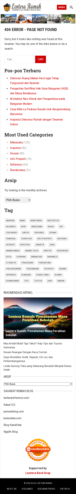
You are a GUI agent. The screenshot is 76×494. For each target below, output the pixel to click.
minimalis (52, 257)
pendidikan (27, 263)
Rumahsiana (17, 170)
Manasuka (16, 142)
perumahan (33, 269)
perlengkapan (13, 269)
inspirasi (62, 239)
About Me (12, 489)
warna (60, 281)
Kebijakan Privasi (46, 489)
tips (26, 281)
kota (8, 257)
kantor (47, 251)
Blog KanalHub (13, 425)
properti (49, 269)
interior (10, 245)
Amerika (10, 220)
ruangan (26, 275)
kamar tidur (31, 251)
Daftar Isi (65, 489)
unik (49, 281)
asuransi (11, 226)
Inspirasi (15, 148)
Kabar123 (9, 404)
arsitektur (53, 220)
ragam (62, 269)
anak (22, 220)
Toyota (38, 281)
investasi (25, 245)
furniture (26, 239)
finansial (11, 239)
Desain (14, 153)
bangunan (36, 226)
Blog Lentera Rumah (41, 483)
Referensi (16, 164)
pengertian (45, 263)
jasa (51, 245)
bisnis (51, 226)
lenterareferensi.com (16, 398)
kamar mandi (13, 251)
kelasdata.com (12, 418)
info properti (44, 239)
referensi (11, 275)
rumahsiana (12, 281)
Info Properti (18, 159)
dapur (25, 232)
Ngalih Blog (11, 431)
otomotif (11, 263)
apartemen (36, 220)
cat (61, 226)
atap (23, 226)
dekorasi (39, 232)
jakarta (39, 245)
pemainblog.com (14, 411)
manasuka (36, 257)
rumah (58, 275)
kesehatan (62, 251)
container (11, 232)
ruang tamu (42, 275)
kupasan (21, 257)
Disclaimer (27, 489)
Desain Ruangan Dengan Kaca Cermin (25, 352)
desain (52, 232)
